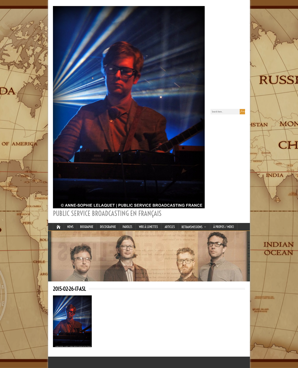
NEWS (70, 227)
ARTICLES (170, 227)
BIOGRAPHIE (86, 227)
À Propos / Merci (223, 227)
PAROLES (127, 227)
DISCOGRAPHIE (108, 227)
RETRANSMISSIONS (192, 227)
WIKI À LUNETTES (148, 227)
